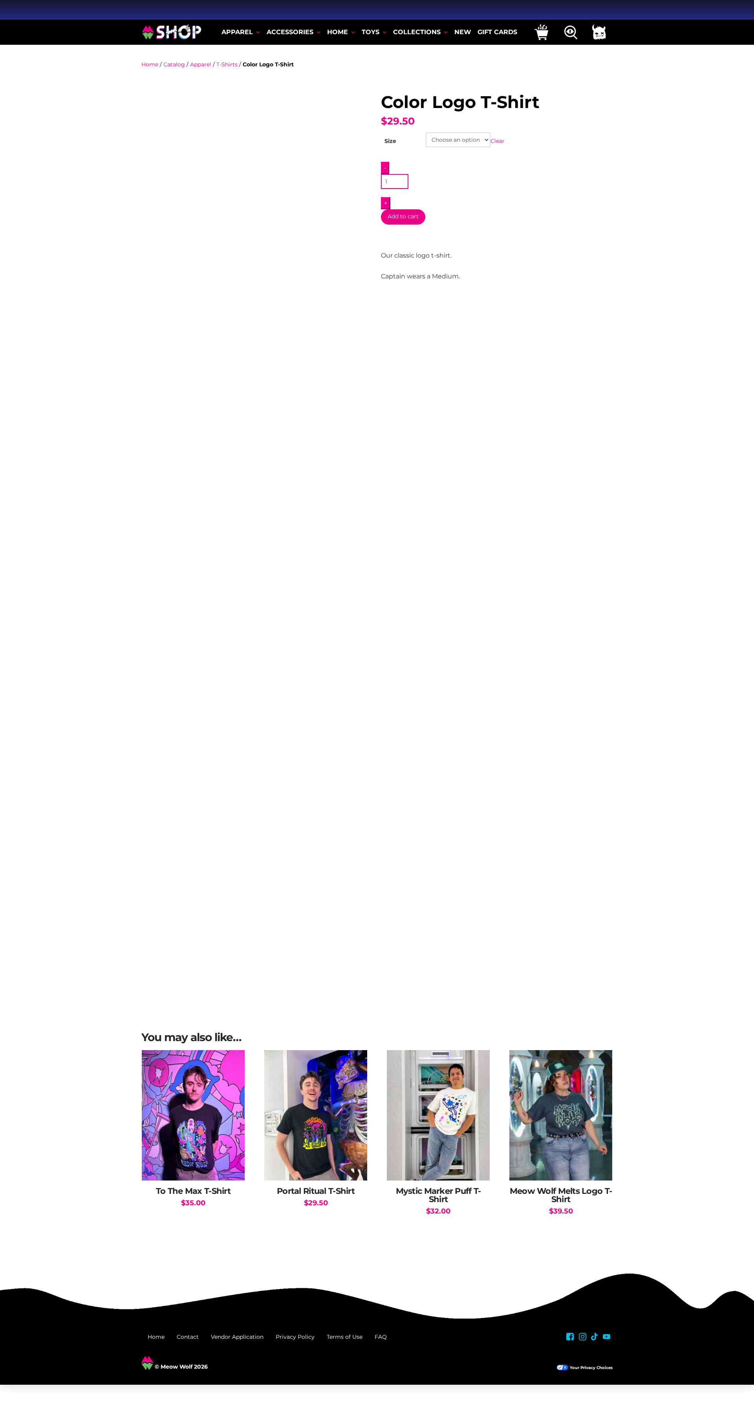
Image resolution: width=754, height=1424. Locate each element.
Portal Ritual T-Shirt (316, 1191)
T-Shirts (227, 64)
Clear (497, 141)
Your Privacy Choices (591, 1367)
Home (149, 64)
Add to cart (403, 216)
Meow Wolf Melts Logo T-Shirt (561, 1195)
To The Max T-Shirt (193, 1191)
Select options (193, 1166)
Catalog (174, 64)
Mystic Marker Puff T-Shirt (438, 1195)
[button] (541, 32)
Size (390, 141)
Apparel (200, 64)
